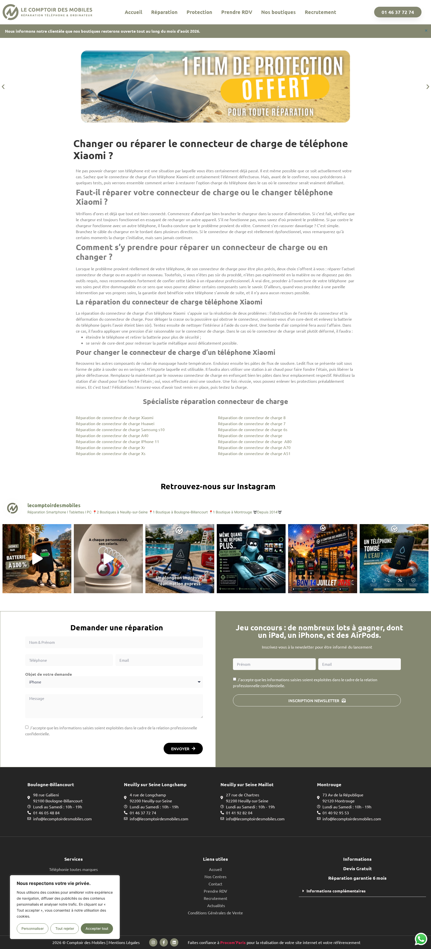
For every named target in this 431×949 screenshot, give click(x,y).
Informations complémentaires (336, 890)
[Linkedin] (174, 942)
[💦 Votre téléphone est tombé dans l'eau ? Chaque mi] (394, 558)
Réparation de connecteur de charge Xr (110, 447)
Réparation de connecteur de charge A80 (255, 441)
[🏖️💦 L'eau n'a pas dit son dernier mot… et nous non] (179, 558)
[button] (3, 86)
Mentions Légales (124, 942)
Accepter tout (97, 928)
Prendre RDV (236, 12)
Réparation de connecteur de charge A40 (112, 435)
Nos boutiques (278, 12)
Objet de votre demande (48, 674)
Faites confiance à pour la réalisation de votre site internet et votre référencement (274, 942)
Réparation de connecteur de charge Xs (110, 453)
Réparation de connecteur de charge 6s (252, 429)
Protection (199, 12)
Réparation (164, 12)
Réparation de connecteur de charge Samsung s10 (120, 429)
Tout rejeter (64, 928)
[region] (65, 907)
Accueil (133, 12)
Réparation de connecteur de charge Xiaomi (114, 417)
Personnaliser (32, 928)
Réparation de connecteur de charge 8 (252, 417)
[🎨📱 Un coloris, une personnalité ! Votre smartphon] (108, 558)
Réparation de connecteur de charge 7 (252, 423)
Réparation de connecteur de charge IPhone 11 (117, 441)
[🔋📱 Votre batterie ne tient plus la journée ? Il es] (36, 558)
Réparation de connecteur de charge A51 (254, 453)
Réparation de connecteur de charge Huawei (115, 423)
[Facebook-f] (164, 942)
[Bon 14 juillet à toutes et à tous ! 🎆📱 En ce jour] (322, 558)
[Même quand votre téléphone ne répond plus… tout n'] (251, 558)
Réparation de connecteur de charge (250, 435)
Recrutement (320, 12)
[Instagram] (153, 942)
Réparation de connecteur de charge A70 (254, 447)
